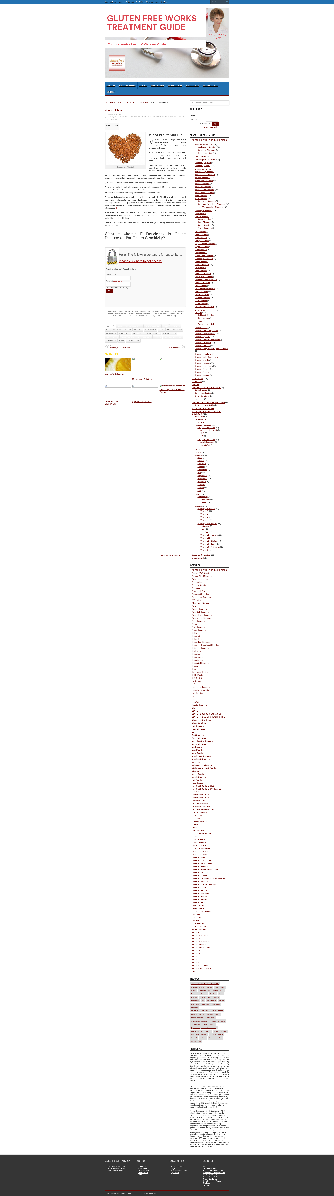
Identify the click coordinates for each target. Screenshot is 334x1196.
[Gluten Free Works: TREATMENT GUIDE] (167, 76)
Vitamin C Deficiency (114, 374)
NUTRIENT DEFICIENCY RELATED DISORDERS (136, 337)
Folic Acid (204, 532)
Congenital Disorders (206, 150)
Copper (201, 467)
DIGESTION (197, 382)
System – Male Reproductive (206, 357)
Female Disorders (202, 217)
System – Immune (202, 346)
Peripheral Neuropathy (173, 337)
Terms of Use (143, 1171)
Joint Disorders (201, 238)
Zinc (199, 491)
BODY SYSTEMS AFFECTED (204, 310)
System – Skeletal (202, 372)
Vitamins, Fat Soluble (111, 118)
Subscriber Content (179, 1171)
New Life (198, 313)
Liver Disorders (201, 250)
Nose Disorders (201, 271)
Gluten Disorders (175, 85)
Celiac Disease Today (115, 1171)
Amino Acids (203, 497)
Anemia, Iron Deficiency (120, 347)
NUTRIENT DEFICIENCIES (158, 116)
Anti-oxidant (175, 326)
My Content (130, 2)
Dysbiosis (213, 994)
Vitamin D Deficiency (216, 1034)
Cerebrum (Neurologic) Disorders (211, 204)
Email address (111, 274)
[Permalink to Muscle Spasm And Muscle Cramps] (173, 385)
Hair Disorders (201, 232)
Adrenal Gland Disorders (205, 175)
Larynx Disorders (202, 247)
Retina (121, 340)
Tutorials (143, 85)
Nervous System (112, 337)
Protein (198, 494)
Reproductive (111, 340)
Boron (200, 458)
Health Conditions (213, 997)
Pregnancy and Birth (206, 324)
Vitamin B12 (205, 538)
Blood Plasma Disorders (204, 190)
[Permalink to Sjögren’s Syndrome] (145, 387)
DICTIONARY (197, 379)
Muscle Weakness (153, 333)
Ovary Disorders (204, 222)
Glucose (198, 452)
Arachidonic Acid (207, 442)
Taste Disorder (201, 301)
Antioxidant (199, 416)
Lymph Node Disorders (204, 256)
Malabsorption (124, 333)
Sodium (201, 488)
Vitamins (198, 506)
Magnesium (202, 476)
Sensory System (133, 340)
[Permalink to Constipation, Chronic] (173, 360)
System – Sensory (202, 369)
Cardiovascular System (122, 329)
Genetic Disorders (205, 153)
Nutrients (157, 337)
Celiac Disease (201, 390)
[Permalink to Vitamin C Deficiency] (118, 371)
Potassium (202, 482)
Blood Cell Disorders (203, 187)
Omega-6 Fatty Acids (206, 440)
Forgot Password (210, 127)
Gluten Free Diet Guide (204, 405)
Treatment (199, 399)
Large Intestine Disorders (205, 244)
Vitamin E (181, 116)
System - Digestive (209, 1024)
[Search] (227, 2)
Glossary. (203, 997)
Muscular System (169, 333)
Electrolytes (202, 470)
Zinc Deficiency (196, 1041)
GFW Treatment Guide (115, 1168)
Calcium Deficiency (205, 990)
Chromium (202, 464)
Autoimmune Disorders (207, 147)
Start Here (111, 85)
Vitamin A (204, 511)
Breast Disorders (204, 219)
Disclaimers (143, 1173)
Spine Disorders (201, 292)
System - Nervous (197, 1031)
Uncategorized (198, 558)
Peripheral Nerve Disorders (206, 280)
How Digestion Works (212, 1181)
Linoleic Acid (205, 445)
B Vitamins (204, 526)
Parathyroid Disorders (204, 277)
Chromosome (203, 318)
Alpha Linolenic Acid (208, 430)
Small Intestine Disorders (205, 289)
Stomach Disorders (202, 298)
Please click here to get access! (140, 261)
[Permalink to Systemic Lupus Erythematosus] (118, 387)
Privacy (141, 1175)
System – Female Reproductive (208, 340)
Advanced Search (152, 2)
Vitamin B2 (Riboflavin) (209, 541)
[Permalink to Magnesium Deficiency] (145, 360)
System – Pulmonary (203, 366)
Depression (195, 994)
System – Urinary (202, 375)
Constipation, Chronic (170, 556)
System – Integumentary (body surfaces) (211, 349)
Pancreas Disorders (203, 274)
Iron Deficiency (211, 1000)
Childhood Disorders (206, 315)
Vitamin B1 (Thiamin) (209, 535)
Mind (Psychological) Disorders (210, 207)
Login (121, 2)
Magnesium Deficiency (142, 379)
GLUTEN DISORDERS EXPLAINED (206, 388)
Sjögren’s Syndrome (142, 401)
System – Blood (201, 328)
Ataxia (108, 329)
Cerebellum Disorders (207, 201)
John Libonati (118, 114)
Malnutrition (216, 1004)
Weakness (203, 1038)
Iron (199, 473)
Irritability (221, 1000)
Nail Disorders (200, 268)
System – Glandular (203, 343)
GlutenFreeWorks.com (115, 1166)
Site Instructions (209, 1168)
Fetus (200, 321)
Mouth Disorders (201, 262)
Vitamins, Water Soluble (207, 524)
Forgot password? (118, 281)
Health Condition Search (213, 1171)
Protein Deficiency (197, 1017)
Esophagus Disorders (203, 211)
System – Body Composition (206, 331)
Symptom (213, 1021)
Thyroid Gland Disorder (204, 307)
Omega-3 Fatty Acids (206, 428)
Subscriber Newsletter (201, 555)
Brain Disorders (201, 199)
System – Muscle (202, 360)
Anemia (165, 326)
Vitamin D (204, 514)
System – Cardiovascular (205, 334)
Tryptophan (205, 499)
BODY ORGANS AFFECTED (203, 169)
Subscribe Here (177, 1166)
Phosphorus (202, 479)
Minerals (198, 455)
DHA (202, 433)
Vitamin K (204, 520)
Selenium (201, 485)
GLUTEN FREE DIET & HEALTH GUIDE (208, 403)
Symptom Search (157, 85)
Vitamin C (204, 550)
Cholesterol (199, 422)
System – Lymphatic (203, 354)
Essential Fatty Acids (203, 425)
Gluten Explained (192, 85)
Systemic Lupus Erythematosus (112, 402)
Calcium (201, 461)
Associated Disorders (203, 145)
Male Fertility (138, 333)
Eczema (161, 329)
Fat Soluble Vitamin (174, 329)
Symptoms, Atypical (203, 163)
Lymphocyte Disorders (204, 259)
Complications (200, 157)
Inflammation (111, 333)
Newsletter (194, 1007)
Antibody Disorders (202, 178)
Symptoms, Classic (172, 116)
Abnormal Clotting (152, 326)
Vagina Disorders (205, 228)
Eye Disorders (200, 214)
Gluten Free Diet (210, 1177)
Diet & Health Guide (210, 85)
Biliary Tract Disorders (204, 181)
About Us (142, 1166)
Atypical (209, 987)
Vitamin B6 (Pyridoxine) (210, 547)
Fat (196, 449)
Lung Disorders (201, 253)
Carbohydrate (200, 419)
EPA (202, 436)
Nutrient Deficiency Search (214, 1173)
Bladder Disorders (202, 184)
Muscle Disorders (202, 265)
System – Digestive (202, 337)
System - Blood (196, 1024)
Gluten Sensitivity (202, 396)
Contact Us (143, 1168)
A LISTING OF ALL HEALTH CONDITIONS (131, 102)
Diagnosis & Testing (203, 393)
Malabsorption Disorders (141, 116)
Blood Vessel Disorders (204, 193)
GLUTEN (195, 385)
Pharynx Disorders (202, 283)
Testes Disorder (201, 304)
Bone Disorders (201, 196)
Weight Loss (213, 1038)
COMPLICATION (218, 990)
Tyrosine (203, 502)
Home (110, 102)
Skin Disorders (201, 286)
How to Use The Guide (127, 85)
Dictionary (111, 91)
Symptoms (221, 1021)
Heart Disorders (201, 235)
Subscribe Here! (110, 2)
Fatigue (221, 994)
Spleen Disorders (202, 295)
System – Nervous (202, 363)
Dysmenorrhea (150, 329)
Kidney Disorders (202, 241)
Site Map (164, 2)
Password (115, 281)
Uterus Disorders (204, 225)
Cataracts (138, 329)
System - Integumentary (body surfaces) (204, 1028)
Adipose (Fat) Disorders (204, 172)
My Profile (139, 2)
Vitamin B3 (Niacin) (208, 544)
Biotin (202, 529)
